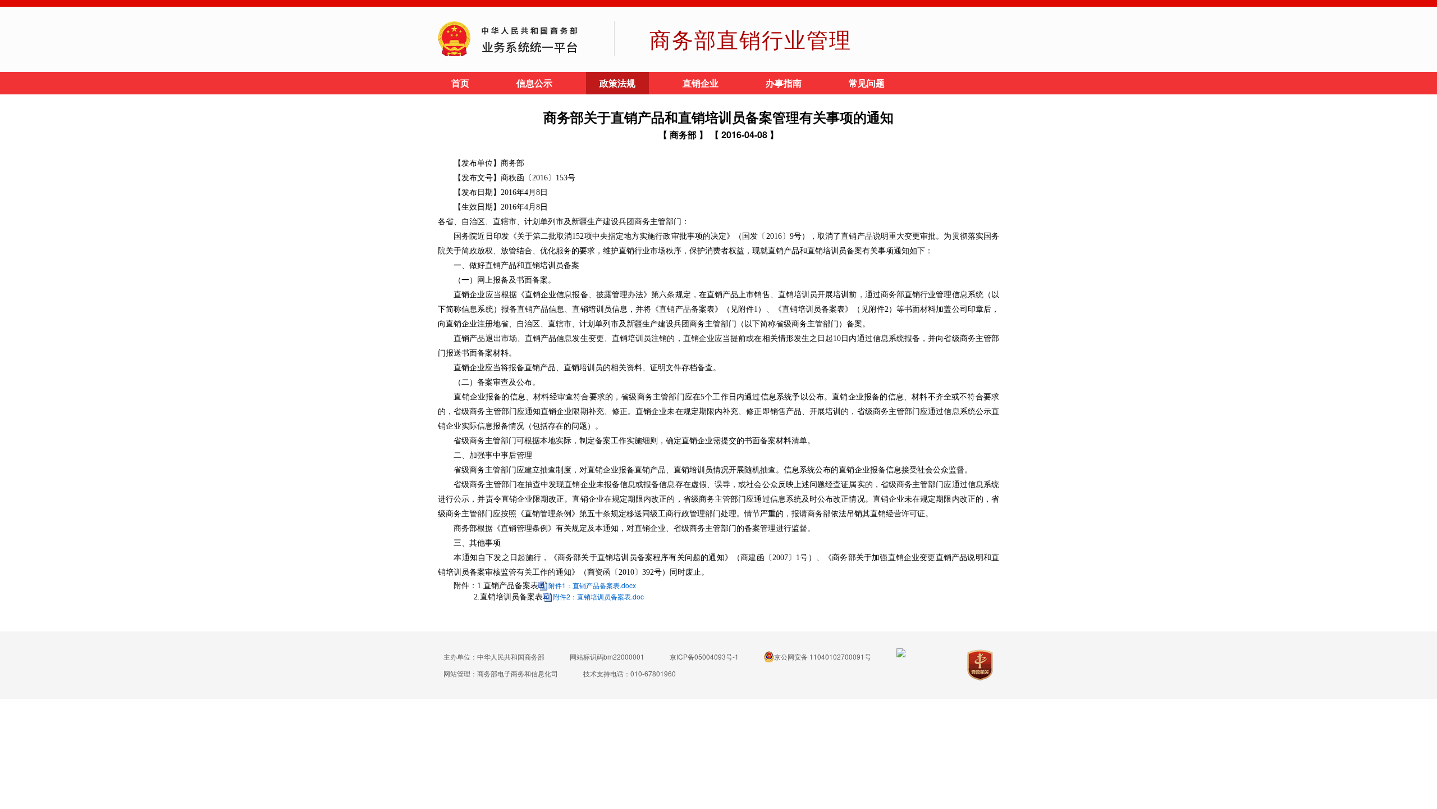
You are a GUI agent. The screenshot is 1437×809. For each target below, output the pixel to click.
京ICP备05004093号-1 (704, 656)
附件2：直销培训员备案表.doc (598, 596)
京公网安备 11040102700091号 (822, 656)
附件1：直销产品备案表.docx (592, 585)
